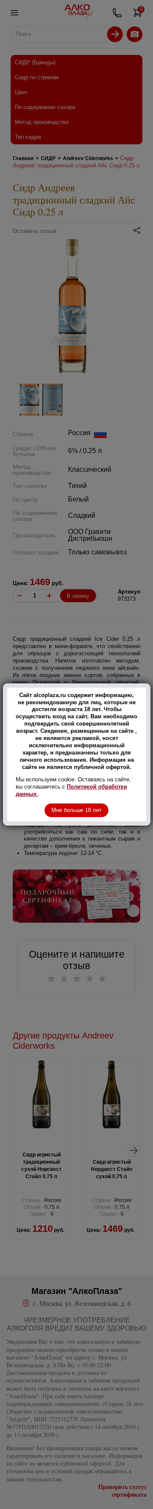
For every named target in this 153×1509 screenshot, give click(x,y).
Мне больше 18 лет (76, 810)
